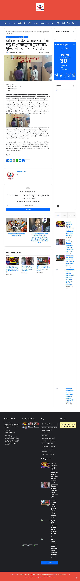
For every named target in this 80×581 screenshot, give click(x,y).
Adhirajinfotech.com (65, 574)
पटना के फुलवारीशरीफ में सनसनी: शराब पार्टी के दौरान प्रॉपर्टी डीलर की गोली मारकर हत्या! (27, 268)
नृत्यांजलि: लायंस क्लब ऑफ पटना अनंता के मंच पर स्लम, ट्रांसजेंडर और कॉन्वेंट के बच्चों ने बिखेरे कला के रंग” (12, 269)
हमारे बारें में (30, 577)
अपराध (36, 23)
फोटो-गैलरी (45, 577)
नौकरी (63, 23)
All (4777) (49, 563)
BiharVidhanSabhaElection (48, 438)
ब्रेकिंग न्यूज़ (20, 37)
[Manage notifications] (76, 577)
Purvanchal (44, 451)
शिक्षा (73, 23)
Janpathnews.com (36, 574)
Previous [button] (58, 148)
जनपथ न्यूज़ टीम (38, 577)
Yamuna (52, 454)
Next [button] (72, 148)
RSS (50, 451)
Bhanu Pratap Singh (46, 430)
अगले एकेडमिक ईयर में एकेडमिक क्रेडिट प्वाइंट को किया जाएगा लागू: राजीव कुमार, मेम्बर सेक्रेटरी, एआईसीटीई (70, 277)
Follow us (63, 419)
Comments (72, 215)
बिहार (15, 37)
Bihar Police (44, 435)
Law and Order (45, 446)
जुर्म (13, 31)
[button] (58, 206)
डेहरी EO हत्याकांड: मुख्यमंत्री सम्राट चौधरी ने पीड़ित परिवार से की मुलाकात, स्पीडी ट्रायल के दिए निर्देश (54, 547)
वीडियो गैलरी (52, 577)
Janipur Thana (49, 443)
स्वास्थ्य (47, 23)
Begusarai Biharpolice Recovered (49, 427)
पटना (11, 37)
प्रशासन (42, 23)
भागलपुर (25, 37)
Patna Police (52, 449)
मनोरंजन (30, 23)
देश (9, 23)
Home (9, 31)
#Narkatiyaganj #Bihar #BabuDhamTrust (47, 424)
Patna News (44, 449)
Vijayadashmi (45, 454)
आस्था (52, 23)
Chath (43, 440)
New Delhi (53, 446)
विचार (68, 23)
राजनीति (20, 23)
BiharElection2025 (46, 432)
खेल (25, 23)
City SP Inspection (51, 440)
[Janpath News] (40, 7)
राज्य (13, 23)
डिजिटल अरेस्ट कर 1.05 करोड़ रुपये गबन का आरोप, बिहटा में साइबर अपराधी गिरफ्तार (43, 268)
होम (5, 23)
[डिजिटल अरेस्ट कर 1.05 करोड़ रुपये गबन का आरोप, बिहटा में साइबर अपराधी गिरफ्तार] (43, 261)
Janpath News (12, 52)
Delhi (43, 443)
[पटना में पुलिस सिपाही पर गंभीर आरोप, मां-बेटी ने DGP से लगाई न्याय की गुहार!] (25, 427)
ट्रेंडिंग (58, 23)
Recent (64, 215)
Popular (57, 215)
